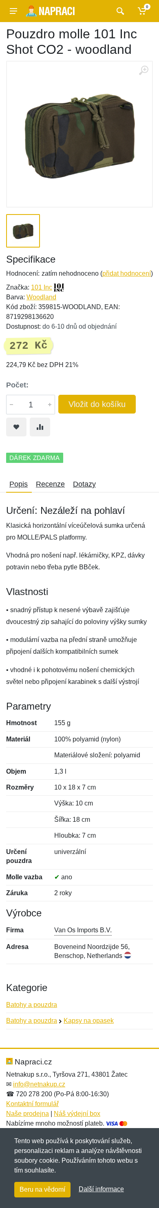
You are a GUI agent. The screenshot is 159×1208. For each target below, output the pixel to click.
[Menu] (13, 11)
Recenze (50, 484)
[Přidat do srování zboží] (40, 427)
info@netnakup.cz (39, 1084)
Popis (18, 484)
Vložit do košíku (97, 404)
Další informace (101, 1189)
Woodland (41, 297)
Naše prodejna (27, 1113)
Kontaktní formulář (32, 1103)
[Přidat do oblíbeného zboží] (16, 427)
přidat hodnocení (126, 273)
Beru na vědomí (42, 1189)
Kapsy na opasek (89, 1020)
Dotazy (84, 484)
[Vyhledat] (119, 11)
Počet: (17, 385)
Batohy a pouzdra (31, 1004)
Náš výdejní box (77, 1113)
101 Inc (41, 287)
